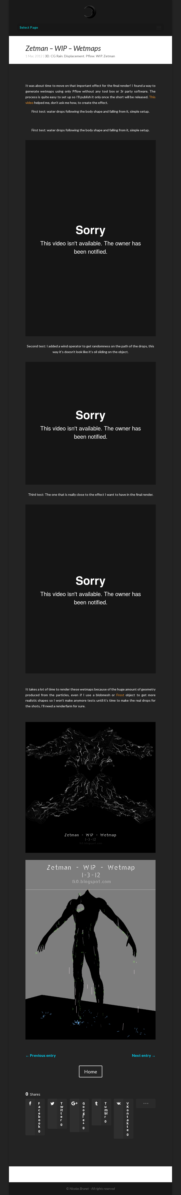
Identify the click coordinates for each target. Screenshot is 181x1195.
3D (47, 56)
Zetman (109, 56)
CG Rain (57, 56)
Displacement (74, 56)
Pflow (90, 56)
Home (90, 1071)
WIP (99, 56)
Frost (120, 695)
